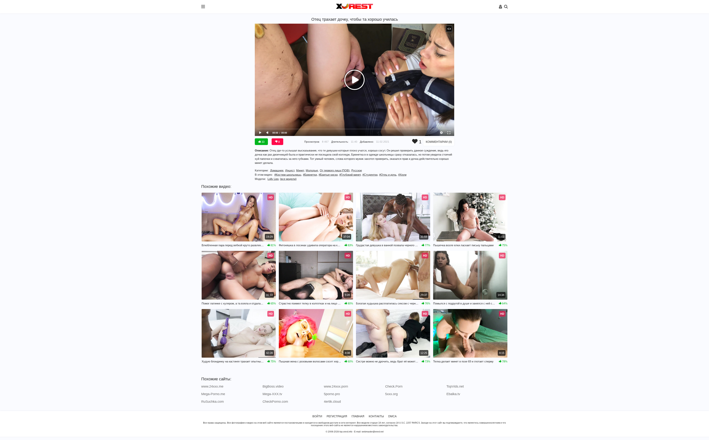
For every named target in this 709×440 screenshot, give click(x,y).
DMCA (392, 416)
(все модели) (288, 178)
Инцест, (290, 170)
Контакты (376, 416)
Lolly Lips (273, 178)
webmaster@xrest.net (372, 431)
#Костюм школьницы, (288, 174)
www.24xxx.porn (336, 386)
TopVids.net (455, 386)
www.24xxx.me (212, 386)
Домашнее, (277, 170)
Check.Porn (394, 386)
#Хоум (402, 174)
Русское (356, 170)
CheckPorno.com (275, 401)
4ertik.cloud (332, 401)
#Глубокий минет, (350, 174)
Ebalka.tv (453, 394)
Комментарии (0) (439, 141)
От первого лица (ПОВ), (335, 170)
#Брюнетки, (310, 174)
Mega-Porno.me (213, 394)
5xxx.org (391, 394)
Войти (317, 416)
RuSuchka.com (212, 401)
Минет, (300, 170)
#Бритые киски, (328, 174)
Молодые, (312, 170)
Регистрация (337, 416)
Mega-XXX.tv (272, 394)
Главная (358, 416)
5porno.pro (332, 394)
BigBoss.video (273, 386)
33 (262, 141)
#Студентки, (370, 174)
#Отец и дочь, (388, 174)
